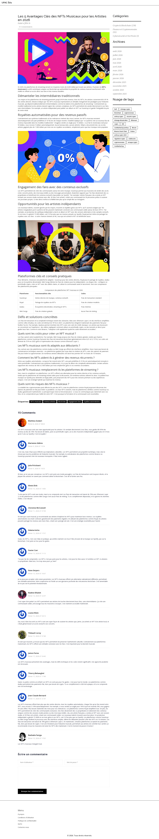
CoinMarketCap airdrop (121, 128)
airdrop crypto (118, 116)
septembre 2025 (120, 94)
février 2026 (118, 74)
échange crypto (125, 109)
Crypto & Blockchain (124, 25)
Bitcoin (134, 128)
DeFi (115, 109)
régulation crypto (119, 139)
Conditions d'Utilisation (26, 817)
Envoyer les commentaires (32, 791)
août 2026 (117, 51)
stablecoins (132, 139)
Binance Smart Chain (120, 131)
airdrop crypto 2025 (120, 135)
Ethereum (134, 120)
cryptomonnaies (119, 142)
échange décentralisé (121, 120)
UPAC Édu (7, 2)
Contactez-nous (23, 827)
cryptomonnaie (129, 113)
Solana (132, 131)
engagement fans (75, 402)
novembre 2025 (119, 86)
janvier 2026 (118, 78)
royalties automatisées (92, 402)
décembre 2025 (119, 82)
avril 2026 (117, 66)
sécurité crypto (131, 116)
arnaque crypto (132, 142)
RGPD (20, 824)
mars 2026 (117, 70)
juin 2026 (117, 59)
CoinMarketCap (119, 146)
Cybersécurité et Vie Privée (126, 36)
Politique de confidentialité (27, 821)
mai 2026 (117, 63)
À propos (21, 814)
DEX (123, 124)
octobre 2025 (118, 90)
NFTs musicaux (36, 402)
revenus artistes (49, 402)
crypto (116, 124)
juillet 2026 (118, 55)
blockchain (62, 402)
